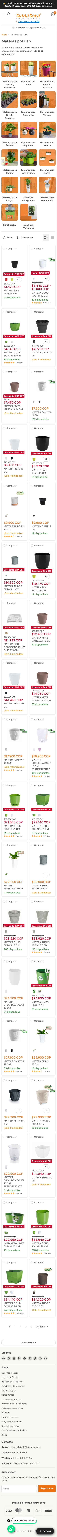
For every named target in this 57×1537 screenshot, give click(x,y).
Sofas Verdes (7, 1395)
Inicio (4, 34)
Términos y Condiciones (12, 1386)
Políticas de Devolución (12, 1381)
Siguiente (41, 1326)
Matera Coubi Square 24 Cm (12, 1305)
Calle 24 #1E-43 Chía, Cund (26, 1463)
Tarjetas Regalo (8, 1390)
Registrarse (46, 1488)
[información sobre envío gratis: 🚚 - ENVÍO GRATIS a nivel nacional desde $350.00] (28, 5)
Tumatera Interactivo (11, 1399)
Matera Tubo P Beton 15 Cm (41, 887)
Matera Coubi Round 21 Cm (12, 827)
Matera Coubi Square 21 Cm (40, 827)
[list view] (52, 237)
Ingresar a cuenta (9, 1417)
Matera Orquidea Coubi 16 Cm (14, 1004)
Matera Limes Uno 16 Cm (40, 1004)
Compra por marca (10, 1426)
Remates (5, 1412)
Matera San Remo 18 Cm (39, 471)
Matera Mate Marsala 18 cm (41, 639)
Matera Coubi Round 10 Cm (40, 294)
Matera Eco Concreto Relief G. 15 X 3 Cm (14, 647)
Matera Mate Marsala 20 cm (41, 699)
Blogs (4, 1435)
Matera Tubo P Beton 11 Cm (13, 588)
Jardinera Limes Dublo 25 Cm (14, 1245)
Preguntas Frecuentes (12, 1421)
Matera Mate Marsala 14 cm (13, 408)
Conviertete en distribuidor (14, 1430)
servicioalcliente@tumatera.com (25, 1447)
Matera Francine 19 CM (13, 887)
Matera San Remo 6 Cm (11, 292)
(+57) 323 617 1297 (22, 1458)
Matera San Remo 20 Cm (39, 589)
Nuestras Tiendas (9, 1372)
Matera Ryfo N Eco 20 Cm (41, 1122)
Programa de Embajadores (14, 1403)
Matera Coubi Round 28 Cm (40, 1245)
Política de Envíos (9, 1377)
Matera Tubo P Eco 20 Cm (41, 1305)
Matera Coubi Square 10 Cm (12, 354)
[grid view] (46, 237)
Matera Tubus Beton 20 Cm (41, 944)
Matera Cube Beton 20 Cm (12, 944)
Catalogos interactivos (12, 1408)
